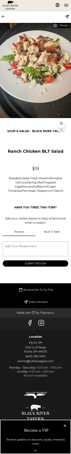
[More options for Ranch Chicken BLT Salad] (61, 123)
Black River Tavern (35, 412)
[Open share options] (67, 16)
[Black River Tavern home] (18, 5)
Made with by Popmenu (28, 312)
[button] (4, 16)
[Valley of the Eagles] (35, 394)
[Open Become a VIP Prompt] (35, 451)
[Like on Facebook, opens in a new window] (30, 323)
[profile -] (57, 5)
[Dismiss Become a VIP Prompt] (65, 426)
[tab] (19, 232)
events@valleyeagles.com (35, 361)
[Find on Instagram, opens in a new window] (41, 323)
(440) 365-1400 (35, 356)
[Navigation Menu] (66, 5)
